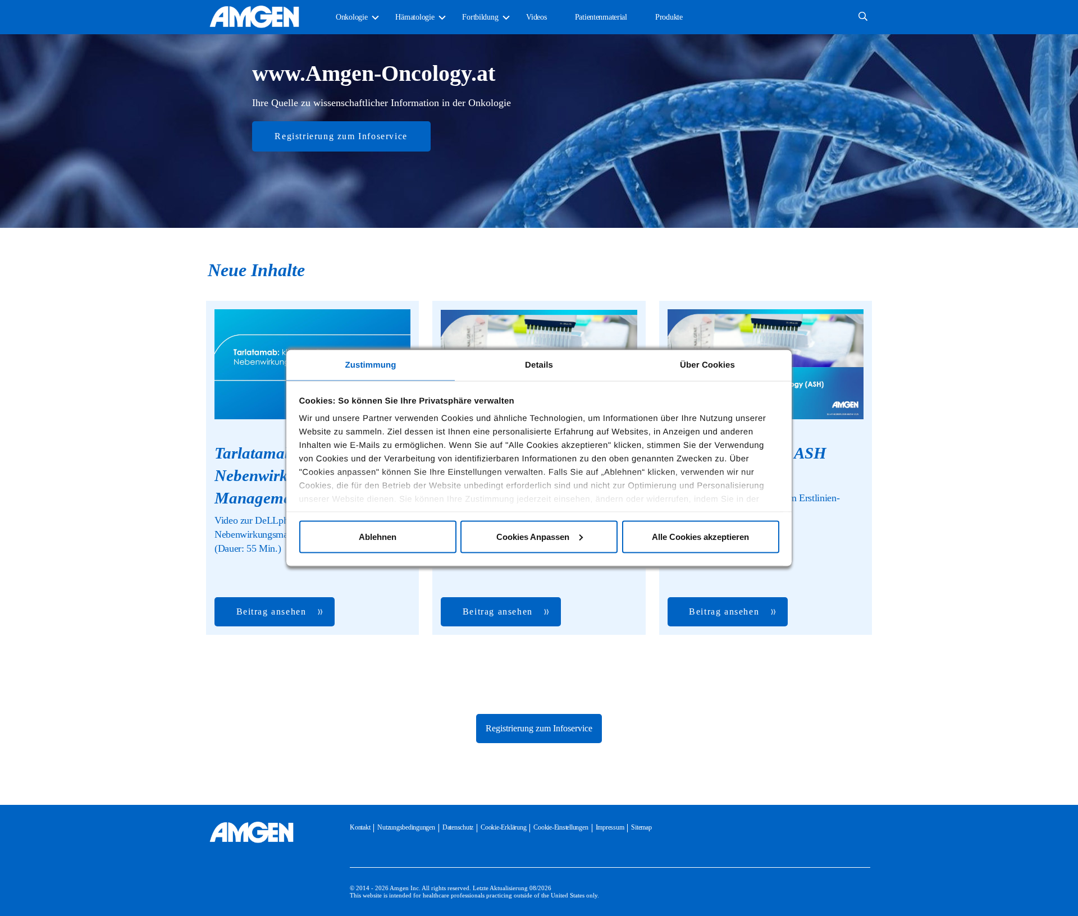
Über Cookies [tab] (707, 365)
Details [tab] (539, 365)
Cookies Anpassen (532, 536)
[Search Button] (863, 17)
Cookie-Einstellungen (560, 827)
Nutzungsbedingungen (406, 827)
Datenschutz (457, 827)
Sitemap (641, 827)
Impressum (610, 827)
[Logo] (251, 832)
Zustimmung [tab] (370, 365)
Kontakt (360, 827)
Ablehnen (377, 536)
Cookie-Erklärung (503, 827)
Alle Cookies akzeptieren (700, 536)
